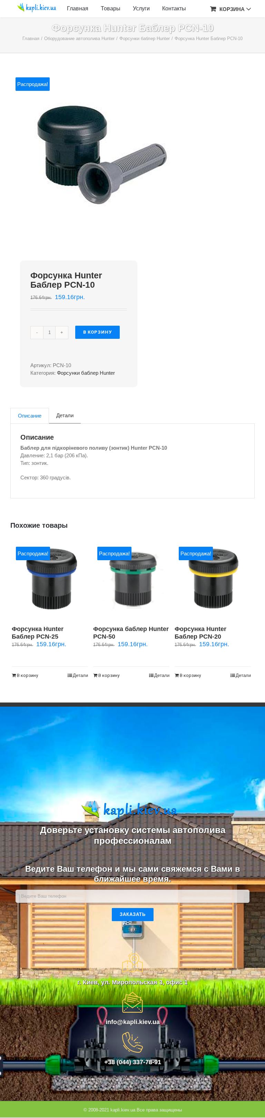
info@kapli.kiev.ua (133, 1022)
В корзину (97, 332)
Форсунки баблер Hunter (86, 373)
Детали (64, 415)
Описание (29, 416)
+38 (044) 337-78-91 (132, 1062)
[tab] (29, 415)
